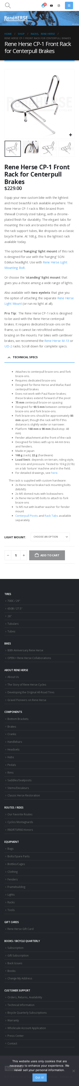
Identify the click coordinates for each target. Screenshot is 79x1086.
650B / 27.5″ (14, 608)
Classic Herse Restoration (23, 795)
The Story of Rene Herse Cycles (26, 684)
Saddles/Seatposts (19, 780)
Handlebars (14, 741)
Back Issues (14, 963)
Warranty (13, 1020)
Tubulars (13, 623)
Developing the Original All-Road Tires (30, 692)
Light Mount (14, 537)
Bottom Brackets (18, 719)
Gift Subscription (18, 955)
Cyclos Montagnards (20, 822)
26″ (9, 616)
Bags (10, 848)
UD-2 (8, 346)
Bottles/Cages (16, 864)
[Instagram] (59, 5)
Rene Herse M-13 (56, 340)
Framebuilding (16, 887)
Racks (11, 902)
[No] (73, 1071)
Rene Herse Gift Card (20, 929)
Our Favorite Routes (19, 814)
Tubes (11, 631)
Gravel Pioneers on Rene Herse (26, 700)
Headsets (13, 749)
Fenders (12, 879)
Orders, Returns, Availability (24, 997)
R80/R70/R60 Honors (20, 829)
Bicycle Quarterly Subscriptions (27, 1012)
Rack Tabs (51, 516)
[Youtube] (51, 5)
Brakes (11, 726)
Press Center (15, 1035)
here (54, 473)
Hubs (10, 757)
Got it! (39, 1077)
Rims (10, 772)
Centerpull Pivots (26, 516)
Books (11, 971)
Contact (12, 1043)
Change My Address (19, 978)
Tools (11, 910)
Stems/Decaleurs (18, 788)
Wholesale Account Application (26, 1028)
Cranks (11, 734)
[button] (7, 5)
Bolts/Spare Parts (18, 856)
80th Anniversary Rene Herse (25, 650)
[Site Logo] (16, 18)
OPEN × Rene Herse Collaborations (29, 658)
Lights (11, 894)
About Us (13, 677)
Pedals (11, 765)
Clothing (12, 871)
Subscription (15, 947)
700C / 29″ (13, 600)
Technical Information (20, 1005)
